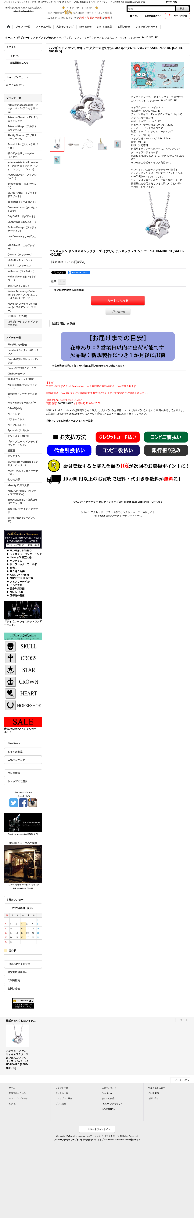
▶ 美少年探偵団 (16, 588)
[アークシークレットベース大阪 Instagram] (32, 802)
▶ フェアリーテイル (18, 581)
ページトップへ (182, 1080)
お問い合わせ (117, 311)
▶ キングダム (14, 560)
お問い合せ (14, 988)
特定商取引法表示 (17, 972)
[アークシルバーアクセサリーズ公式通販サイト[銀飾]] (23, 822)
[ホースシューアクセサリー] (23, 704)
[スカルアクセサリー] (23, 646)
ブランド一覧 (62, 1088)
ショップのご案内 (17, 781)
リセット (184, 1020)
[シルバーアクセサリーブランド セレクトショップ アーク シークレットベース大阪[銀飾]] (23, 863)
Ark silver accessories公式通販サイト (23, 834)
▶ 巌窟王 (12, 567)
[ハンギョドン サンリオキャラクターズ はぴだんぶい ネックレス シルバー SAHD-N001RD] (87, 98)
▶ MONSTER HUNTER (20, 578)
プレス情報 (14, 773)
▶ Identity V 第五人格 (19, 557)
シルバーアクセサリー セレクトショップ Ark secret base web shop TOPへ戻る (118, 501)
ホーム (12, 1088)
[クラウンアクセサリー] (23, 681)
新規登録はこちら (153, 16)
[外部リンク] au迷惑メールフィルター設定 (69, 420)
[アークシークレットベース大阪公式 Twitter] (13, 802)
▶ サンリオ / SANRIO (19, 550)
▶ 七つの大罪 (14, 585)
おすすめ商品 (15, 751)
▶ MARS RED (15, 592)
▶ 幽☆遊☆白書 (16, 571)
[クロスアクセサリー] (23, 657)
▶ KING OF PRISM (18, 574)
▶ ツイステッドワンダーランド (24, 554)
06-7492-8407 (65, 403)
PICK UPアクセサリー (20, 964)
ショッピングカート (18, 1098)
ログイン (134, 16)
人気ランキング (16, 759)
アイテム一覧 (62, 1093)
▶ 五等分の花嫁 (16, 595)
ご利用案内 (14, 980)
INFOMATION (108, 1109)
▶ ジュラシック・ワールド (22, 564)
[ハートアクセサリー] (23, 693)
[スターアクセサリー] (23, 669)
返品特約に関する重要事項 (69, 290)
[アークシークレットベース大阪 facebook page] (23, 802)
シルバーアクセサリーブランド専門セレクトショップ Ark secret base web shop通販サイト (97, 1139)
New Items (14, 743)
